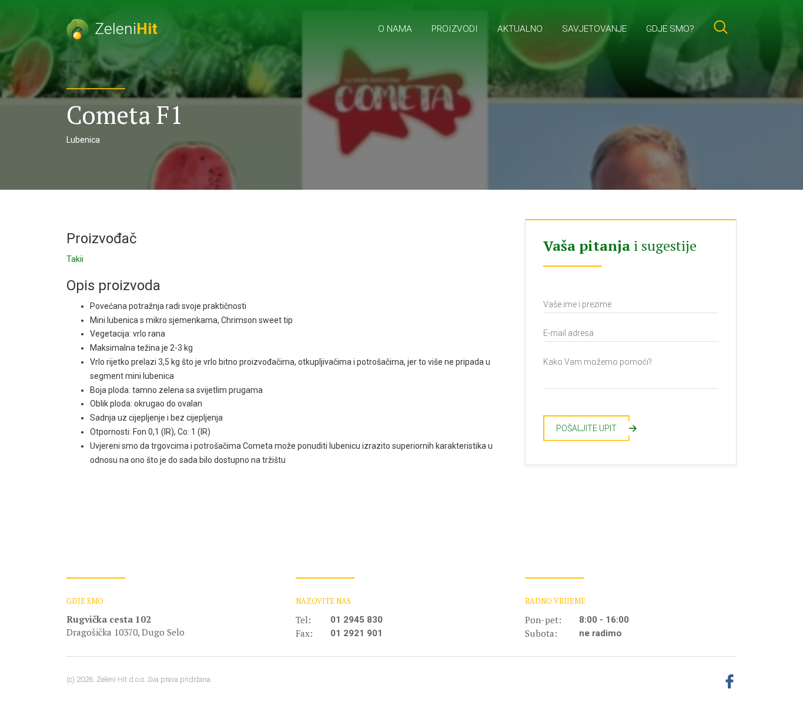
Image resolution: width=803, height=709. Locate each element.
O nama (395, 28)
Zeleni (126, 28)
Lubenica (83, 140)
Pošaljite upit (593, 428)
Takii (74, 259)
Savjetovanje (594, 28)
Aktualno (520, 28)
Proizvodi (454, 28)
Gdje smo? (670, 28)
